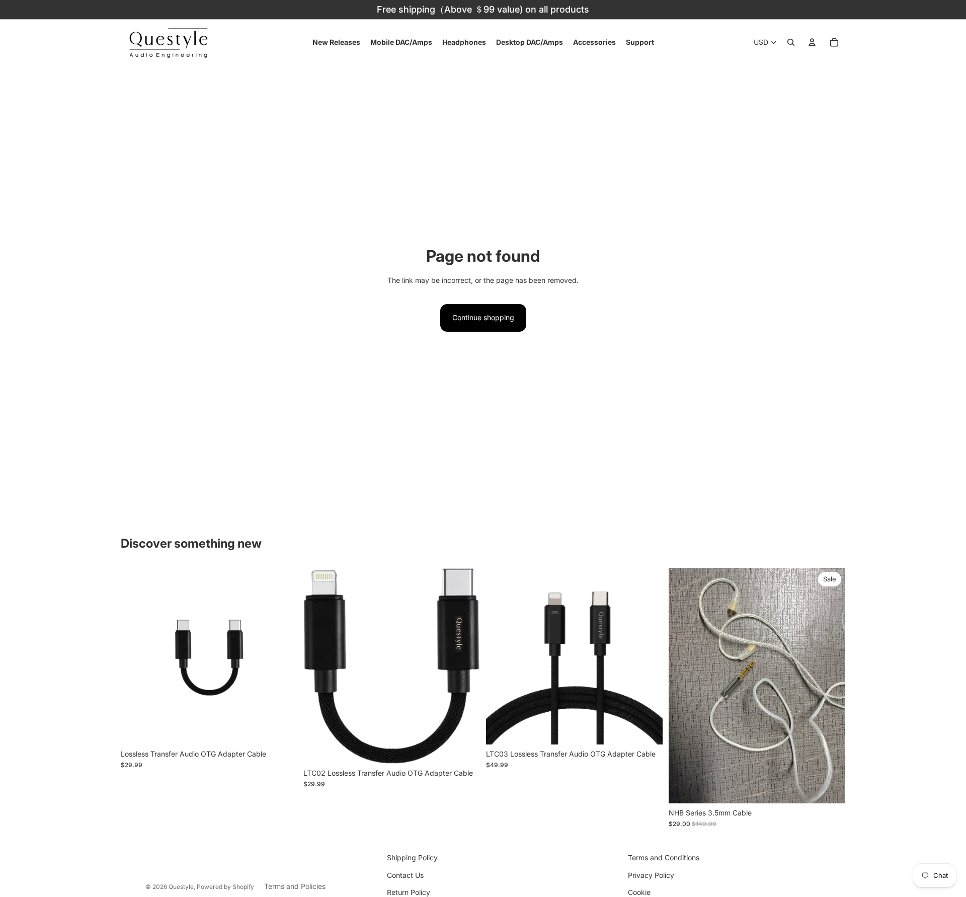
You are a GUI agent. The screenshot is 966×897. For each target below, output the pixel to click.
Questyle (181, 886)
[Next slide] (282, 656)
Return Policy (408, 892)
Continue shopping (483, 317)
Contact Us (405, 875)
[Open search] (791, 42)
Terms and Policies (295, 886)
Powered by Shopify (225, 886)
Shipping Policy (412, 857)
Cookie (639, 892)
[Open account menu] (812, 42)
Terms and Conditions (663, 857)
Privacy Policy (651, 875)
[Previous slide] (136, 656)
